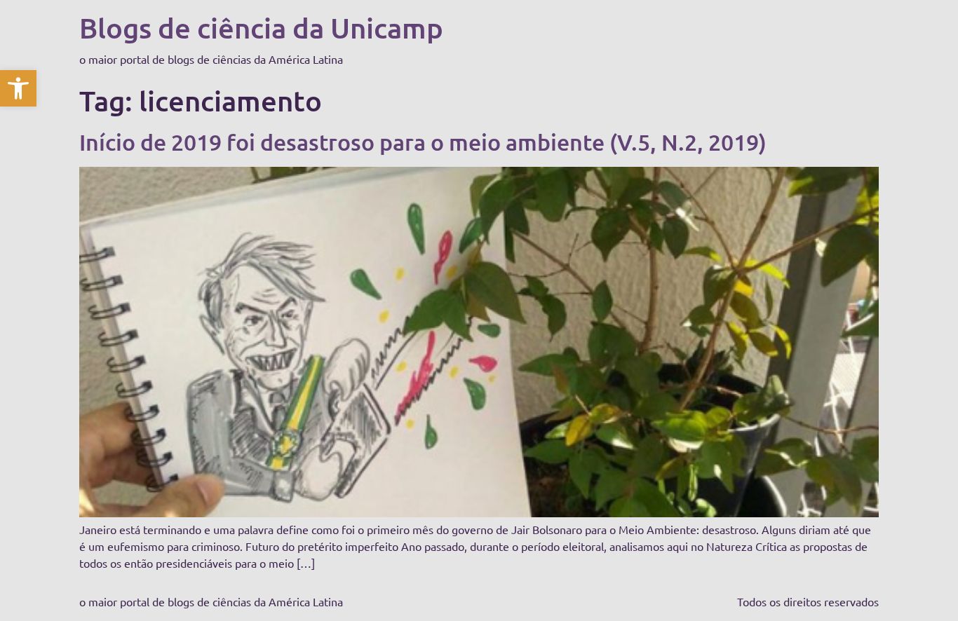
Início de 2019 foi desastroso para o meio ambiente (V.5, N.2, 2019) (423, 142)
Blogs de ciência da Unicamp (261, 28)
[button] (18, 88)
